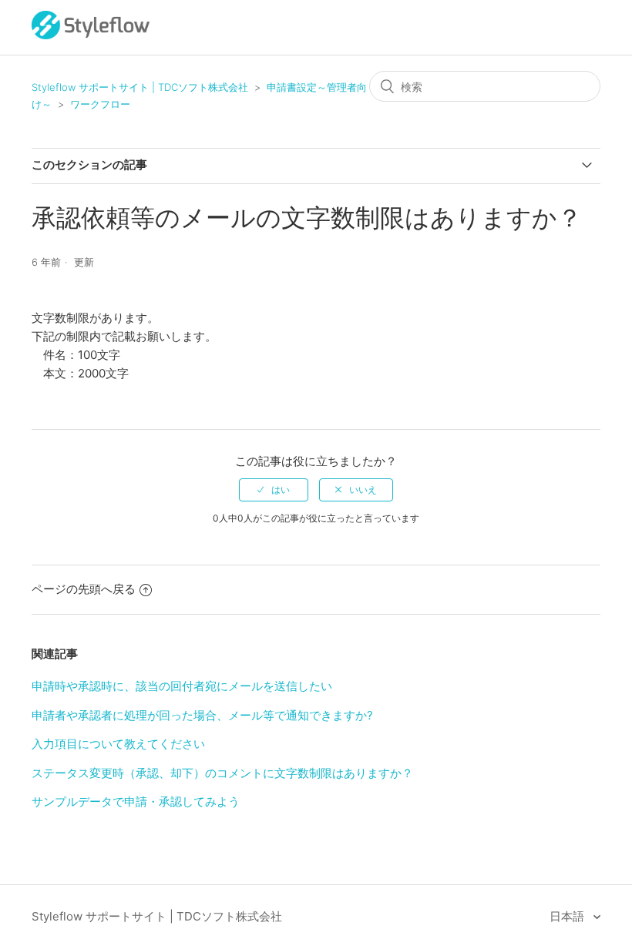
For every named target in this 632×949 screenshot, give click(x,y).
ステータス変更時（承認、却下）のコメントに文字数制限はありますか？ (222, 773)
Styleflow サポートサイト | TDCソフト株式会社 (140, 87)
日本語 (568, 916)
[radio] (273, 489)
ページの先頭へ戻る (84, 589)
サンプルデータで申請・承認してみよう (136, 801)
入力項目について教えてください (118, 743)
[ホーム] (91, 35)
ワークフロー (100, 104)
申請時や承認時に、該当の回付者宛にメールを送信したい (182, 686)
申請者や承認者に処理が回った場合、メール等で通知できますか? (202, 715)
